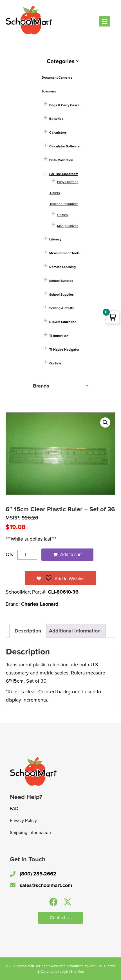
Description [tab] (28, 631)
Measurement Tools (64, 253)
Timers (55, 193)
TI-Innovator (58, 336)
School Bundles (61, 281)
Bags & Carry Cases (64, 105)
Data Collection (61, 160)
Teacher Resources (64, 204)
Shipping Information (30, 832)
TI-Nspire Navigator (64, 349)
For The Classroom (63, 174)
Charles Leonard (40, 604)
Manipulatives (67, 226)
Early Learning (68, 182)
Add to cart (71, 554)
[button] (105, 422)
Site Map (77, 972)
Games (62, 215)
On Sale (55, 363)
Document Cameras (57, 77)
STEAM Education (63, 322)
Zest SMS (96, 966)
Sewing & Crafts (61, 308)
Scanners (49, 91)
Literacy (55, 239)
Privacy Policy (23, 820)
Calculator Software (64, 146)
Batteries (56, 119)
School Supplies (61, 295)
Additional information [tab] (74, 631)
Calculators (58, 132)
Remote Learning (62, 267)
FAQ (14, 808)
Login (64, 972)
